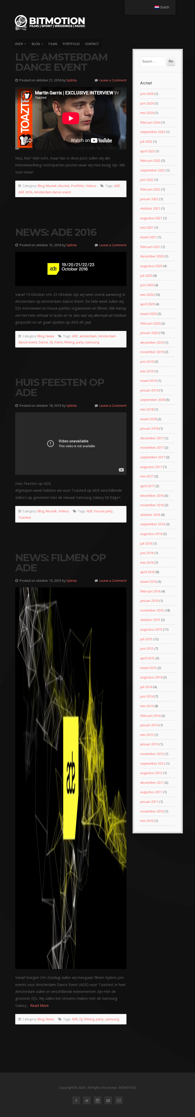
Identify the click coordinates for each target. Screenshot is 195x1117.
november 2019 (152, 352)
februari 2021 (150, 246)
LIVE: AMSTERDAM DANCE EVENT (61, 62)
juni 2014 (147, 696)
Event (58, 342)
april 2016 (147, 572)
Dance (43, 342)
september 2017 (152, 457)
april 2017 (147, 486)
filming (69, 342)
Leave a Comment (113, 80)
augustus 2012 (151, 773)
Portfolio (77, 185)
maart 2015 (148, 667)
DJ (51, 342)
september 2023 (152, 131)
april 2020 (147, 304)
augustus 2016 (151, 533)
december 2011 (152, 782)
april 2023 (147, 151)
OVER (19, 44)
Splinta (71, 80)
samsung (92, 342)
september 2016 (152, 524)
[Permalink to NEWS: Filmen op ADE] (70, 778)
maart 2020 (148, 313)
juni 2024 (147, 103)
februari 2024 (150, 122)
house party (103, 511)
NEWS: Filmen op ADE (60, 562)
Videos (91, 185)
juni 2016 (147, 552)
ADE (117, 185)
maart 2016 (148, 581)
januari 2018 (149, 428)
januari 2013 (149, 744)
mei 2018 (147, 409)
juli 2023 (146, 141)
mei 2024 (147, 112)
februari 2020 (150, 323)
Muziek (51, 185)
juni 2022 (147, 179)
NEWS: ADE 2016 (55, 232)
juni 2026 (147, 93)
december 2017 (152, 438)
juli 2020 (146, 275)
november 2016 (152, 505)
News (50, 336)
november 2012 (152, 753)
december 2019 (152, 342)
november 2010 (152, 811)
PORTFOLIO (71, 44)
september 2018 (152, 399)
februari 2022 (150, 189)
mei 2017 (147, 476)
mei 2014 (147, 706)
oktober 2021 (150, 208)
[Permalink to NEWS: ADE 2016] (70, 269)
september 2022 (152, 170)
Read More (39, 1005)
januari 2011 (149, 801)
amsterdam (88, 336)
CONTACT (92, 44)
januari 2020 (149, 332)
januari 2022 (149, 199)
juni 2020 (147, 285)
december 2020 (152, 256)
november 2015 (152, 610)
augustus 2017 (151, 467)
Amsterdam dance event (52, 192)
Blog (41, 185)
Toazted (24, 517)
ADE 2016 (25, 192)
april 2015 (147, 658)
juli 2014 (146, 687)
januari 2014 (149, 725)
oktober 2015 (150, 619)
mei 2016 (147, 562)
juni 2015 (147, 648)
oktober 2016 (150, 514)
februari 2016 (150, 591)
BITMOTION (97, 22)
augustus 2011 (151, 792)
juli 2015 (146, 639)
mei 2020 (147, 294)
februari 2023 (150, 160)
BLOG (36, 44)
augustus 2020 (151, 266)
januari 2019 (149, 390)
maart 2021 (148, 237)
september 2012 (152, 763)
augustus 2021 (151, 218)
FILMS (52, 44)
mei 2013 (147, 734)
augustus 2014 (151, 677)
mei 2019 (147, 371)
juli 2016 (146, 543)
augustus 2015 (151, 629)
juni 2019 (147, 361)
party (80, 342)
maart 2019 (148, 380)
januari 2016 (149, 600)
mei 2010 (147, 820)
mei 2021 (147, 227)
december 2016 (152, 495)
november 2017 (152, 447)
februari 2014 (150, 715)
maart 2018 (148, 419)
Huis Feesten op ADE (59, 387)
